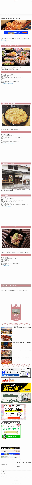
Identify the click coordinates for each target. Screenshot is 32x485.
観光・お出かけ (28, 462)
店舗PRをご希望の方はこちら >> (6, 40)
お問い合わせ (3, 473)
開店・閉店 (19, 462)
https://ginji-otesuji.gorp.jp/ (6, 265)
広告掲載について (4, 471)
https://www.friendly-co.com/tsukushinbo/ (8, 83)
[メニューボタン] (1, 1)
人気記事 (18, 466)
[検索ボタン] (31, 1)
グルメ (23, 462)
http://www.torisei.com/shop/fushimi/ (7, 206)
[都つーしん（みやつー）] (16, 1)
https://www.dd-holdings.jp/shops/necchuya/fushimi (9, 143)
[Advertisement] (16, 8)
